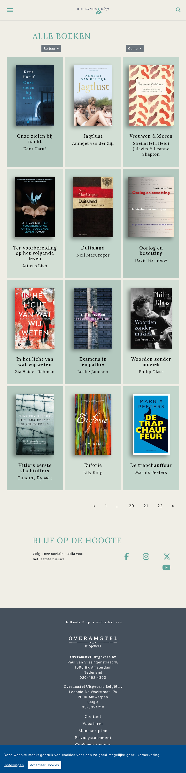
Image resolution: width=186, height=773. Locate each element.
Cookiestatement (93, 744)
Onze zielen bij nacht (35, 138)
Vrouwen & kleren (151, 136)
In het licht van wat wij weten (35, 361)
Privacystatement (93, 737)
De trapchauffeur (151, 465)
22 (160, 505)
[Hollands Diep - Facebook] (126, 556)
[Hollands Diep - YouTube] (166, 567)
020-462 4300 (93, 677)
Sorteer (50, 48)
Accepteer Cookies (44, 765)
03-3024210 (93, 707)
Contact (93, 716)
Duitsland (93, 248)
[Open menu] (10, 10)
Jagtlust (93, 136)
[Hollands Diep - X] (167, 556)
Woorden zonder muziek (151, 361)
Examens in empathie (93, 361)
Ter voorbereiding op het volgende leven (35, 253)
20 (131, 505)
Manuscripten (93, 730)
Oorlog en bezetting (151, 250)
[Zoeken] (178, 10)
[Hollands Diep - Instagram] (146, 556)
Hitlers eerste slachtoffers (35, 467)
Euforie (93, 465)
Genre (133, 48)
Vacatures (93, 723)
